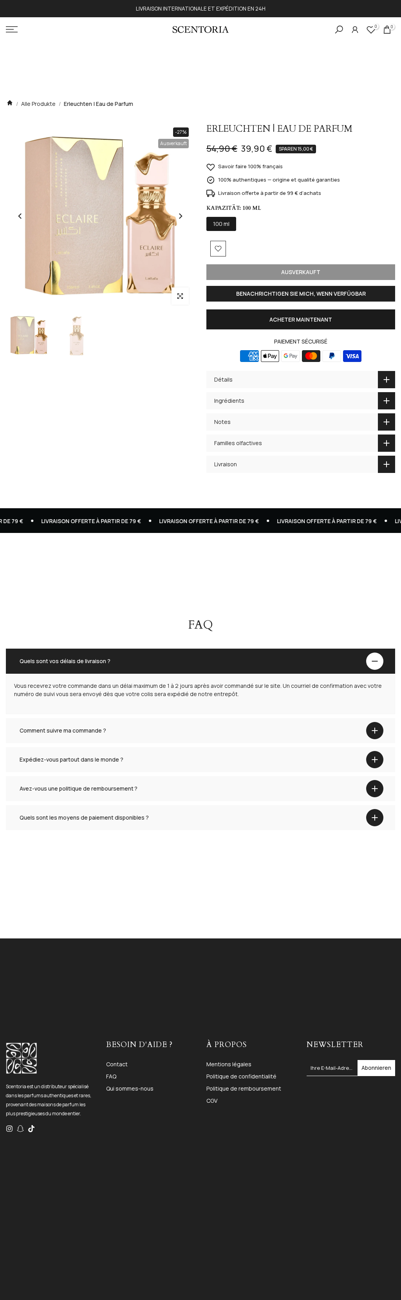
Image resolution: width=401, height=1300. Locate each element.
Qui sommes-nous (130, 1088)
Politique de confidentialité (241, 1076)
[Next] (180, 216)
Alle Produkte (38, 103)
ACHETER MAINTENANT (300, 319)
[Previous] (20, 216)
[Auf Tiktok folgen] (31, 1128)
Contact (117, 1064)
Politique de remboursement (243, 1088)
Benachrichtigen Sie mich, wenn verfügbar (301, 293)
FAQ (111, 1076)
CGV (211, 1100)
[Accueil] (10, 104)
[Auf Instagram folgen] (9, 1128)
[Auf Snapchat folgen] (20, 1128)
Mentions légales (228, 1064)
